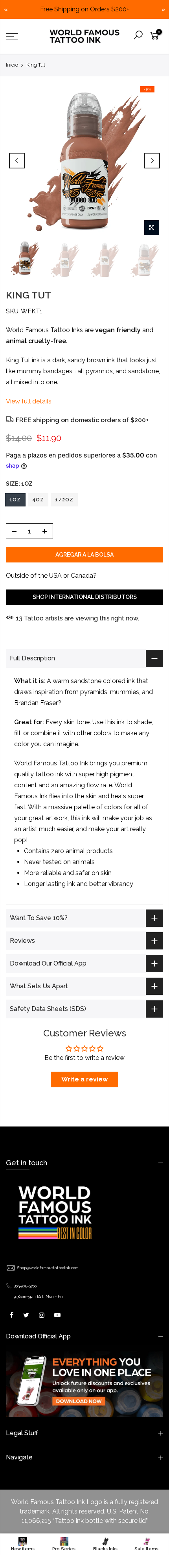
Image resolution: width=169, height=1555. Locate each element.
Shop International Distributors (85, 596)
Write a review (84, 1079)
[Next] (152, 160)
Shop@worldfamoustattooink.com (48, 1268)
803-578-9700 (25, 1286)
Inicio (12, 65)
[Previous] (17, 160)
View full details (28, 401)
